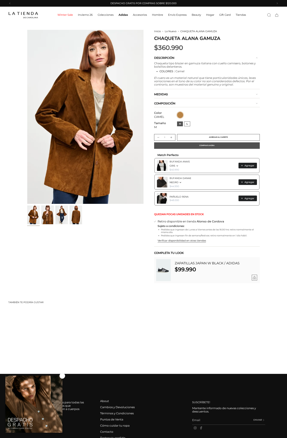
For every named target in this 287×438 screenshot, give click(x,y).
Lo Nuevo (170, 31)
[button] (65, 15)
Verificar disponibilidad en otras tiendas (182, 240)
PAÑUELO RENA (179, 196)
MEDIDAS (161, 94)
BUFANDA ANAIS (180, 161)
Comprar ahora (207, 145)
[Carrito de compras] (277, 15)
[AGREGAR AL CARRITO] (254, 277)
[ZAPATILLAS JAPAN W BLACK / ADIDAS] (163, 270)
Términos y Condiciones (117, 413)
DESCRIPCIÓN (164, 57)
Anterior (27, 117)
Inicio (157, 31)
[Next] (277, 3)
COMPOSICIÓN (164, 103)
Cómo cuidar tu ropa (115, 425)
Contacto (106, 431)
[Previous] (9, 3)
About (104, 401)
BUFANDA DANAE (180, 178)
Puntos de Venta (111, 419)
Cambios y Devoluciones (117, 407)
